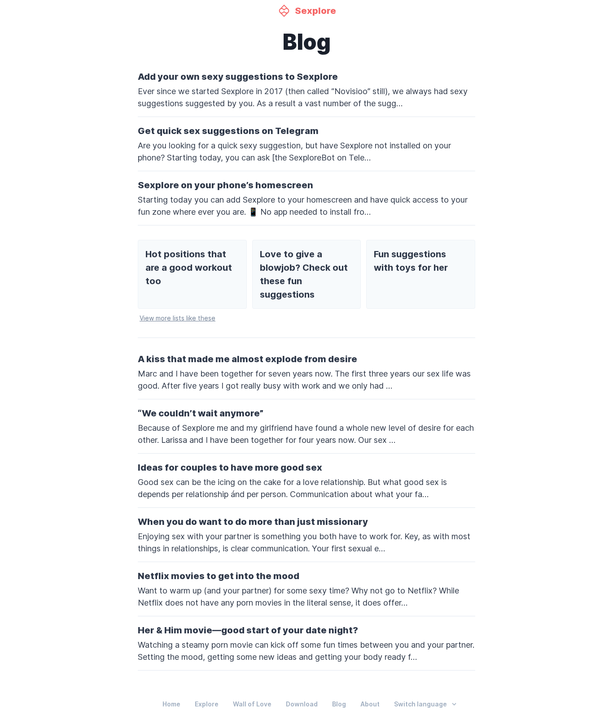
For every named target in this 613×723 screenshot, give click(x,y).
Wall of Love (252, 704)
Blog (339, 704)
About (370, 704)
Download (302, 704)
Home (171, 704)
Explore (207, 704)
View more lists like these (177, 318)
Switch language (420, 704)
